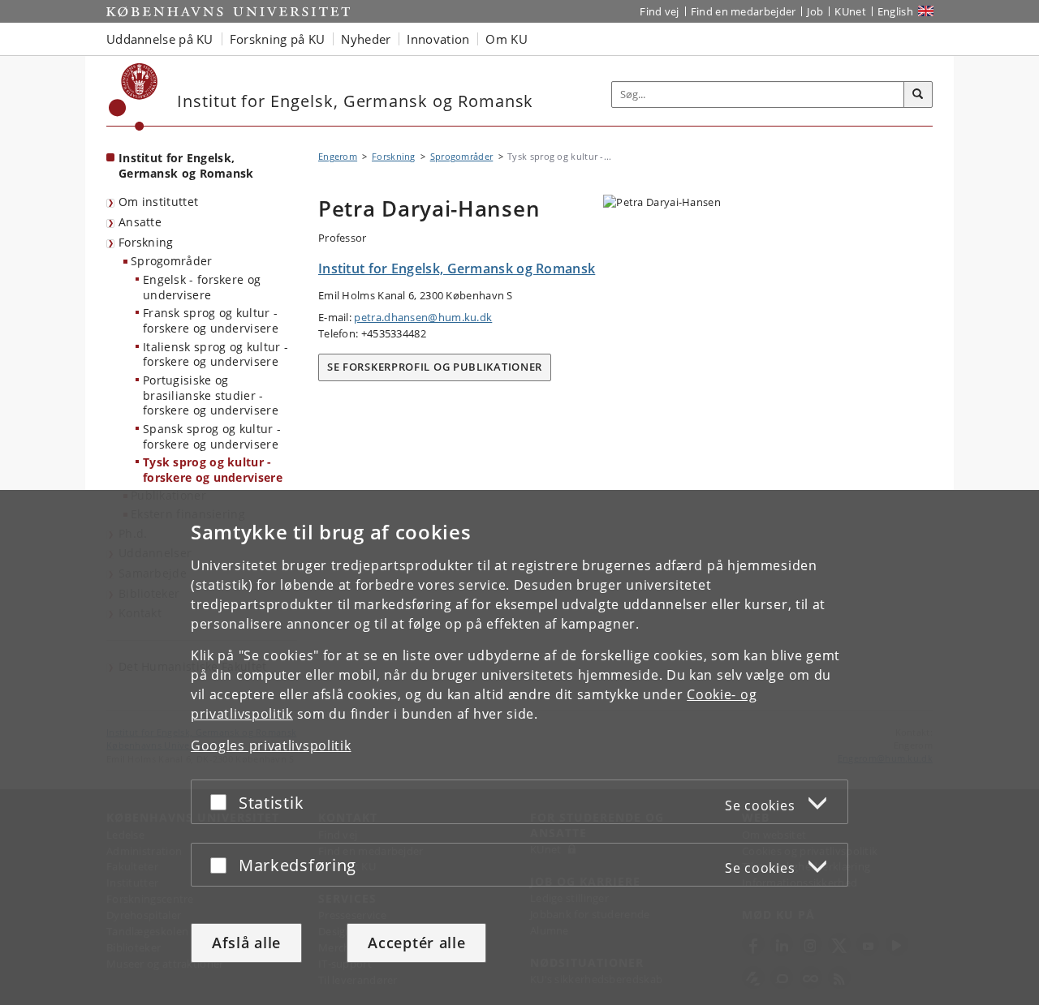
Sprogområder (172, 260)
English (895, 11)
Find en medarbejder (743, 11)
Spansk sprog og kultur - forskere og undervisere (212, 436)
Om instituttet (158, 201)
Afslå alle (246, 942)
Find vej (659, 11)
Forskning (146, 242)
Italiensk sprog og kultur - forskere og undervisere (215, 354)
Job (815, 11)
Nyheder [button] (365, 39)
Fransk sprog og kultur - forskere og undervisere (210, 320)
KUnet (850, 11)
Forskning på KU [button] (277, 39)
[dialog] (519, 747)
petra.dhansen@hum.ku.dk (423, 317)
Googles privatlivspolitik (271, 745)
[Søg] (918, 95)
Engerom (337, 156)
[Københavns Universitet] (133, 97)
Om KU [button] (506, 39)
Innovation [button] (438, 39)
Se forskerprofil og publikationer (434, 366)
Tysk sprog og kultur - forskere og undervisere (212, 469)
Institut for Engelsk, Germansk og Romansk (186, 165)
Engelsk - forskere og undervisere (202, 287)
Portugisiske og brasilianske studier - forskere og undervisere (210, 395)
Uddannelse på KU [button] (159, 39)
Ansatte (140, 222)
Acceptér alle (416, 942)
